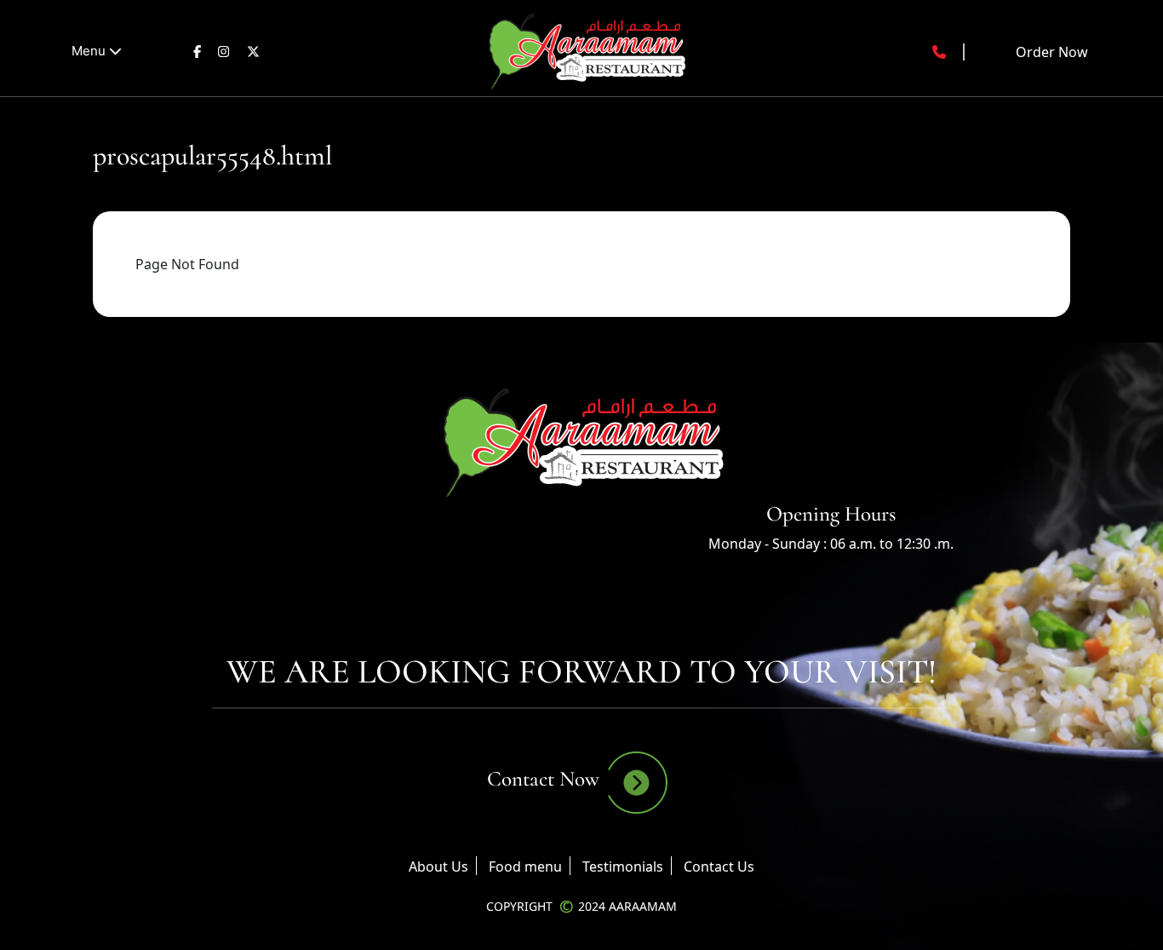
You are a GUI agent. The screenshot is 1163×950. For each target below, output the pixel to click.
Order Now (1052, 52)
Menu (90, 51)
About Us (438, 866)
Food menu (525, 866)
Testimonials (622, 866)
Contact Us (719, 866)
